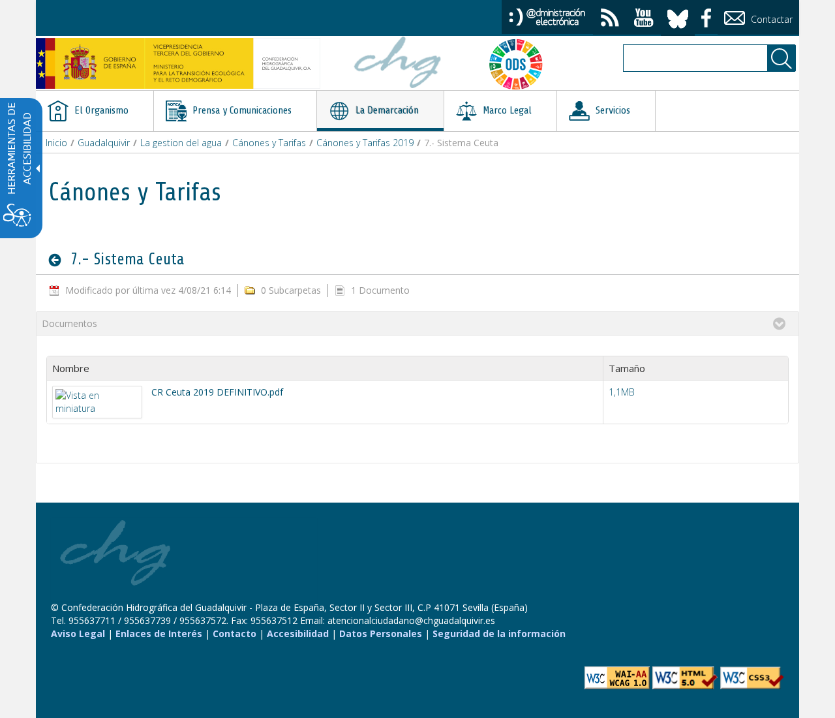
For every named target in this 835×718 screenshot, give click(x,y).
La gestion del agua (181, 142)
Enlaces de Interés (158, 633)
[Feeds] (610, 19)
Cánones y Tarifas (269, 142)
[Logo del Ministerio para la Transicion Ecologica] (178, 63)
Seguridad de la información (499, 633)
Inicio (56, 142)
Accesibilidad (298, 633)
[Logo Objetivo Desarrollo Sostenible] (521, 64)
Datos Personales (380, 633)
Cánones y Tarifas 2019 (365, 142)
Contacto (234, 633)
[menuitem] (94, 111)
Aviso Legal (78, 633)
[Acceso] (547, 16)
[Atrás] (58, 259)
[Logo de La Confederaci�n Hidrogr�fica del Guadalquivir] (397, 64)
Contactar (770, 19)
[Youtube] (643, 19)
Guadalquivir (104, 142)
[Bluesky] (677, 16)
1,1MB (622, 392)
